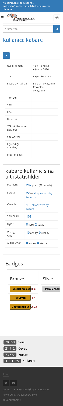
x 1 (34, 297)
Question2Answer (27, 394)
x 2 (34, 289)
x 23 (34, 306)
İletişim (6, 374)
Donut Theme (11, 389)
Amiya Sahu (42, 389)
